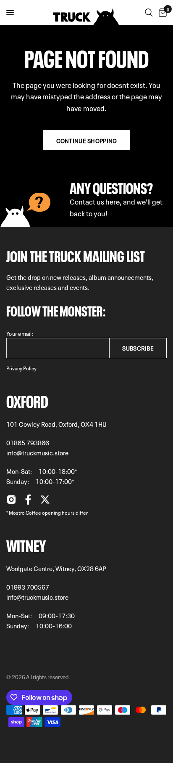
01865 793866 (27, 442)
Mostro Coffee (25, 512)
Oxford (27, 400)
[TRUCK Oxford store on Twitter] (45, 501)
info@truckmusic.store (37, 452)
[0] (161, 12)
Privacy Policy (21, 368)
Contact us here (95, 201)
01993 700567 (27, 586)
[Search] (149, 12)
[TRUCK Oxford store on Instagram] (11, 501)
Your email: (20, 333)
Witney (26, 544)
